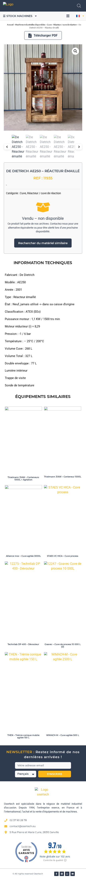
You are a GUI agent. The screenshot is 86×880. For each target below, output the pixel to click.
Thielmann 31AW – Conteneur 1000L (62, 476)
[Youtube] (72, 874)
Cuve (49, 25)
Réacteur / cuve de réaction (65, 25)
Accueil (10, 25)
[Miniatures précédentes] (7, 147)
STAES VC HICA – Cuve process (62, 556)
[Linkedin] (62, 874)
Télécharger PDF (46, 35)
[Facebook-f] (56, 874)
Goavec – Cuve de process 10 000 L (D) (63, 645)
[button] (68, 16)
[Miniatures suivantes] (78, 147)
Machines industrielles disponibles (30, 25)
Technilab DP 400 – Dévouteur (23, 644)
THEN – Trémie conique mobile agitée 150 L (23, 736)
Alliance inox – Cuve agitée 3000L (23, 556)
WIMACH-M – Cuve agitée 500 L (62, 735)
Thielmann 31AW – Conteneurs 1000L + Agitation (23, 478)
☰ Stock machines (17, 16)
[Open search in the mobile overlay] (79, 6)
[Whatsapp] (67, 874)
